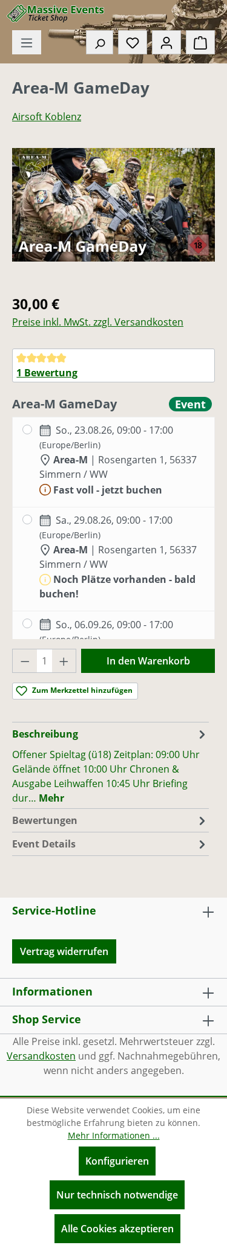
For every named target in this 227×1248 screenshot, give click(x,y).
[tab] (110, 765)
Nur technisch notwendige (117, 1194)
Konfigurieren (117, 1161)
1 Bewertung (46, 372)
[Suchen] (99, 42)
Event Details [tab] (44, 844)
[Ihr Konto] (166, 42)
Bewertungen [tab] (44, 820)
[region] (113, 216)
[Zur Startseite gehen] (63, 13)
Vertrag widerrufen (64, 951)
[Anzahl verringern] (25, 661)
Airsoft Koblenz (46, 116)
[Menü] (26, 42)
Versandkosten (41, 1056)
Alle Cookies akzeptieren (117, 1228)
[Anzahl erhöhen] (64, 661)
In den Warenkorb (148, 660)
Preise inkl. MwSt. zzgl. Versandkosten (97, 322)
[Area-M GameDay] (113, 205)
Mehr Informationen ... (114, 1135)
